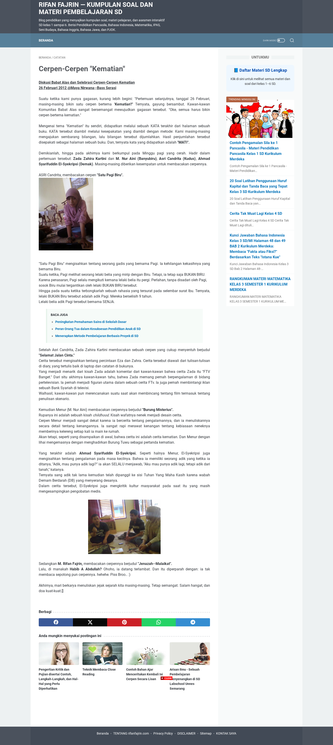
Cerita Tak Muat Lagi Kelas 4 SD (256, 213)
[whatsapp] (159, 622)
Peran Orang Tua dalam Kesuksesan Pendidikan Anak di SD (98, 329)
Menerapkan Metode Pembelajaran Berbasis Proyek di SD (96, 336)
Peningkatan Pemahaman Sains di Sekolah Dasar (90, 322)
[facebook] (56, 622)
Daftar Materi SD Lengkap (263, 70)
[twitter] (90, 622)
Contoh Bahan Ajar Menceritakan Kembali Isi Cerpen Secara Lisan (144, 674)
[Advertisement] (166, 713)
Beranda (46, 40)
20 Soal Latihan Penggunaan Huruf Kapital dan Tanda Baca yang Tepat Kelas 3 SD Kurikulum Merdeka (258, 186)
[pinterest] (124, 622)
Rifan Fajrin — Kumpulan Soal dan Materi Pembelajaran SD (96, 8)
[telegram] (193, 622)
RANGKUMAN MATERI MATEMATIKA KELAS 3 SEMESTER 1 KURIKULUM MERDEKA (260, 284)
